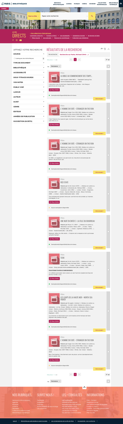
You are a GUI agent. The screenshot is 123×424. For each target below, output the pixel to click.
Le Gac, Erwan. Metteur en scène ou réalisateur (70, 307)
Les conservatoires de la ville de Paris (62, 421)
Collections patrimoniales (21, 410)
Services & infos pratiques (21, 400)
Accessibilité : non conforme (86, 421)
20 (106, 59)
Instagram (40, 402)
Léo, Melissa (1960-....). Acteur (83, 188)
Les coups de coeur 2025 (70, 408)
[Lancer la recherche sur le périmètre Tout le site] (92, 16)
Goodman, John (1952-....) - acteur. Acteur (73, 190)
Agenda (15, 402)
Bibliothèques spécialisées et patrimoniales (34, 421)
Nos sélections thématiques (71, 404)
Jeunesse (15, 408)
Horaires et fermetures (69, 402)
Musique (15, 404)
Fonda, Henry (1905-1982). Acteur (77, 114)
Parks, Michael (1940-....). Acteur (77, 263)
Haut (84, 387)
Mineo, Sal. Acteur (80, 153)
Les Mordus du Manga (69, 410)
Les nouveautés (67, 400)
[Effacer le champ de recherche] (87, 16)
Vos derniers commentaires (71, 413)
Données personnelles (101, 408)
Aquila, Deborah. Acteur (72, 192)
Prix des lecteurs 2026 (69, 406)
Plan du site (91, 413)
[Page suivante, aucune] (79, 59)
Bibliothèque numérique (21, 413)
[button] (121, 3)
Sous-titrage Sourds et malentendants (61, 270)
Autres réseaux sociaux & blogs (47, 406)
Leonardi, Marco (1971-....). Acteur (77, 226)
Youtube (40, 404)
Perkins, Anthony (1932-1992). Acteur (65, 309)
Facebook (40, 400)
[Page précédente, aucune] (71, 59)
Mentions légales (92, 410)
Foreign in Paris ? (92, 406)
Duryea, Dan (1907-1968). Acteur (63, 153)
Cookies (89, 408)
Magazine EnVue (92, 402)
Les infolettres (42, 408)
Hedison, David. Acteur (81, 311)
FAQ (88, 400)
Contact (93, 400)
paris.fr (15, 421)
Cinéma (15, 406)
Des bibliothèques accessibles (97, 404)
